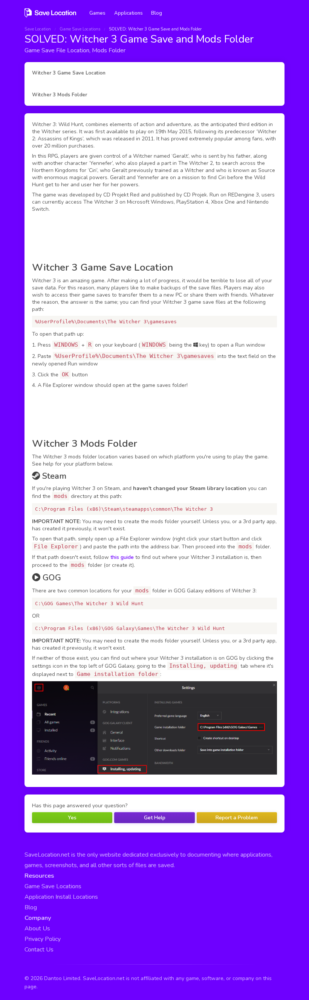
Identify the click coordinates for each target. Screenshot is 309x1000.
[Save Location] (50, 16)
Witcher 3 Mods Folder (59, 94)
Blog (156, 13)
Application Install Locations (61, 897)
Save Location (37, 29)
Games (97, 13)
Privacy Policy (42, 939)
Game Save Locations (80, 29)
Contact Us (39, 949)
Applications (128, 13)
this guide (122, 557)
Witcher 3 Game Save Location (69, 73)
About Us (37, 928)
